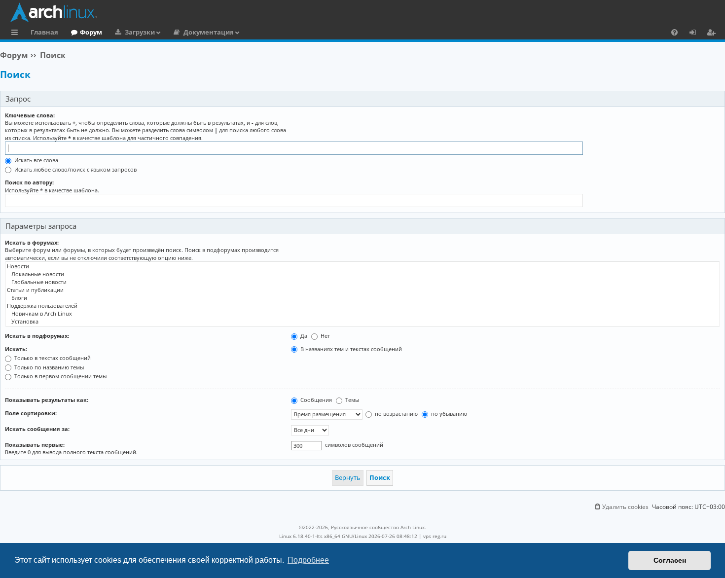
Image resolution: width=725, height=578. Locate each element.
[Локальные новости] (362, 274)
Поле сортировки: (31, 413)
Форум (91, 32)
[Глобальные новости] (362, 282)
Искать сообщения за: (37, 429)
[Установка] (362, 321)
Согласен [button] (669, 560)
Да (303, 335)
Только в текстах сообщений (52, 357)
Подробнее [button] (308, 560)
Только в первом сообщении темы (60, 376)
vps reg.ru (434, 536)
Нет (324, 335)
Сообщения (315, 399)
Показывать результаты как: (46, 399)
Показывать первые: (35, 444)
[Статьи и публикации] (362, 290)
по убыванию (448, 413)
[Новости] (362, 266)
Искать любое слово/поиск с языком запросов (75, 169)
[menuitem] (674, 32)
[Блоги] (362, 298)
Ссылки (16, 33)
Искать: (16, 349)
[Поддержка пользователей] (362, 306)
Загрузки (140, 32)
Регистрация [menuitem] (713, 33)
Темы (351, 399)
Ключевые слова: (30, 115)
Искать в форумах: (32, 242)
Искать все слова (35, 160)
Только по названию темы (48, 367)
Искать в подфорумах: (37, 335)
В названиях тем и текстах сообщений (350, 349)
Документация (208, 32)
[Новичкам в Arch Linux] (362, 314)
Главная (44, 32)
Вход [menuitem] (696, 33)
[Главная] (365, 12)
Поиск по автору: (29, 182)
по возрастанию (395, 413)
